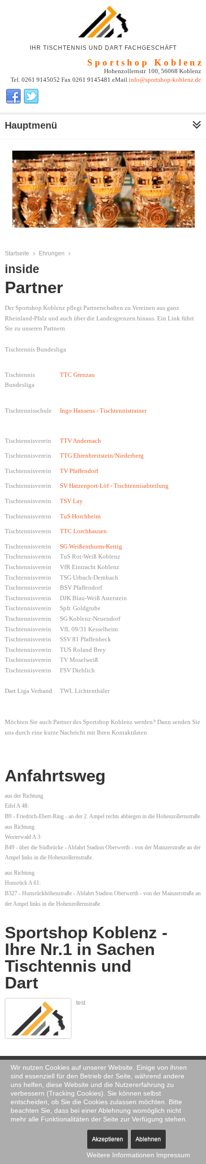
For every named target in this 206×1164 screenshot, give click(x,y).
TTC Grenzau (77, 374)
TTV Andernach (80, 440)
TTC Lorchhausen (83, 531)
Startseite (17, 253)
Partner (34, 287)
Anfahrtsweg (55, 775)
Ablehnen (148, 1139)
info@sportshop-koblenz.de (165, 79)
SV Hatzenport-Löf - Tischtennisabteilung (114, 485)
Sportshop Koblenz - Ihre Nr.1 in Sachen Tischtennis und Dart (86, 957)
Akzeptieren (107, 1139)
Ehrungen (52, 253)
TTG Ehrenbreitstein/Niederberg (102, 455)
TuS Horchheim (80, 516)
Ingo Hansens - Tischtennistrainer (103, 410)
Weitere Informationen (120, 1155)
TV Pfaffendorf (79, 470)
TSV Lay (71, 501)
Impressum (173, 1155)
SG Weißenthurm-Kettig (91, 546)
